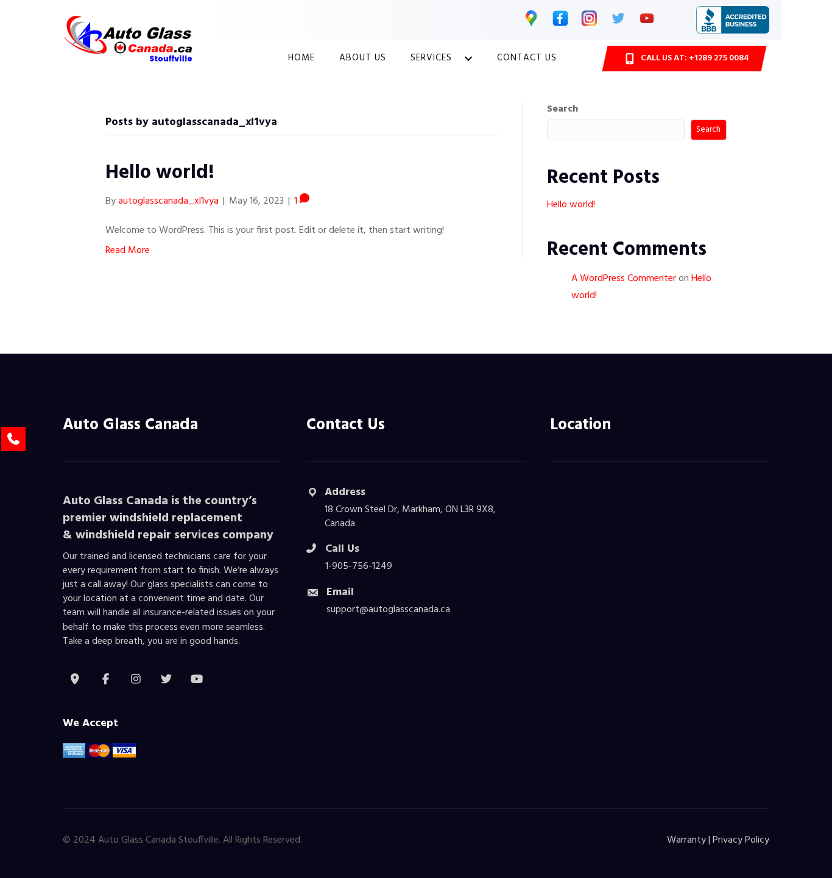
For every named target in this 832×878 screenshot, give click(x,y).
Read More (127, 251)
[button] (468, 59)
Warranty (686, 840)
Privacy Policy (741, 840)
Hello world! (159, 172)
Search (562, 109)
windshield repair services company (174, 535)
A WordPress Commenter (623, 279)
